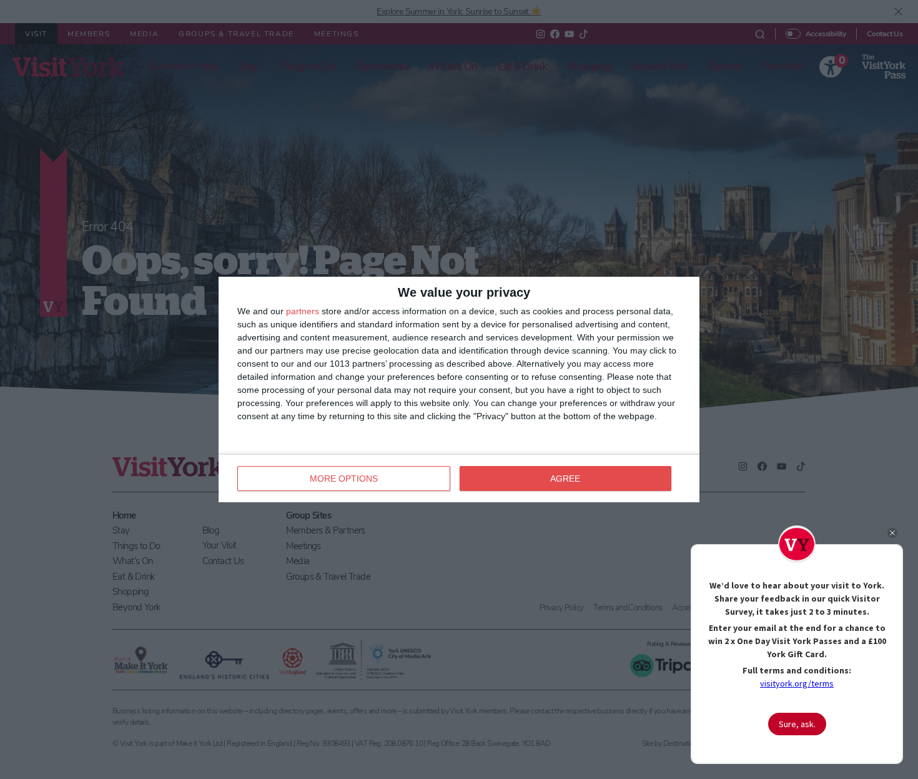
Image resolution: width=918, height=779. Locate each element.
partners (302, 311)
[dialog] (459, 389)
